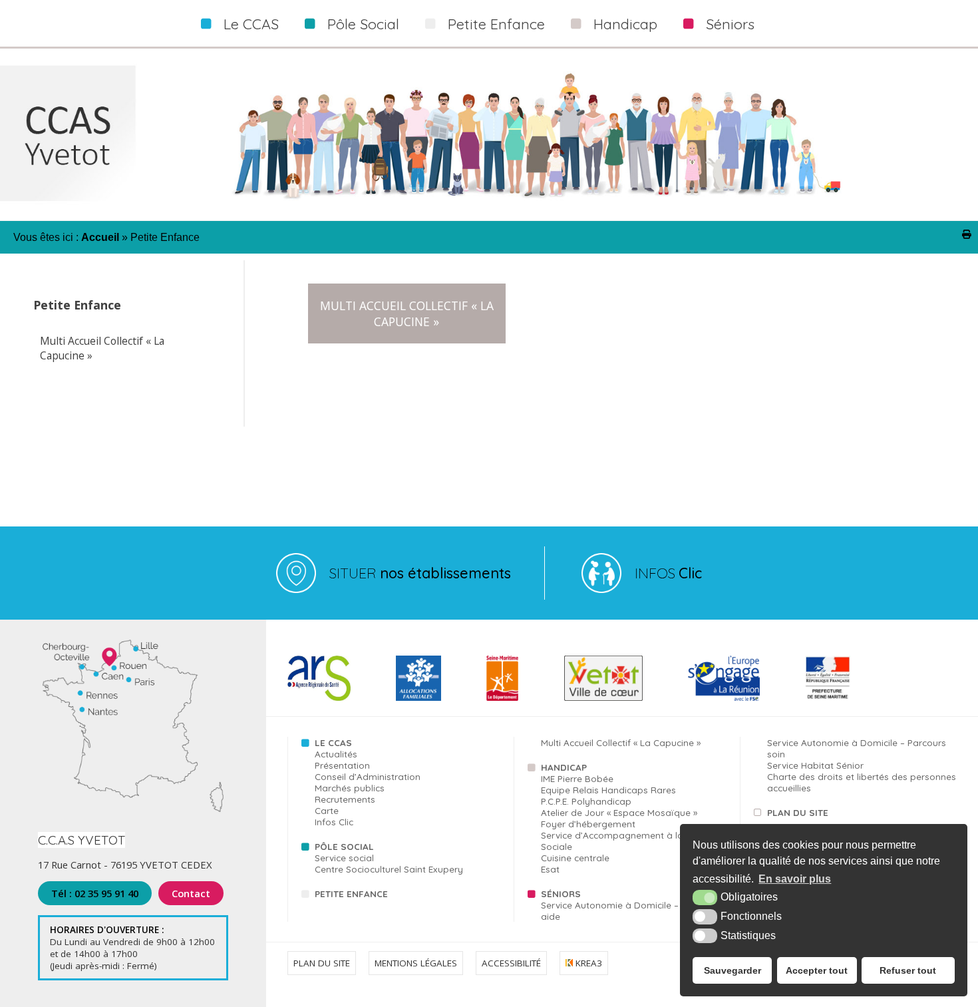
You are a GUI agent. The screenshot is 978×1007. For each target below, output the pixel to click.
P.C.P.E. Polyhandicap (586, 801)
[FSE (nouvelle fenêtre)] (723, 698)
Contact (191, 893)
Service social (344, 857)
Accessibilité (511, 963)
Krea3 (587, 963)
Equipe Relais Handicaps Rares (608, 789)
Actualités (336, 753)
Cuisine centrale (575, 857)
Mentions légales (416, 963)
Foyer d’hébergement (588, 823)
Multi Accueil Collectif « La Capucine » (102, 348)
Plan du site (797, 812)
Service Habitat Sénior (815, 765)
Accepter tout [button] (817, 970)
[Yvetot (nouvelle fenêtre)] (603, 698)
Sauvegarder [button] (732, 970)
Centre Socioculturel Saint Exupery (389, 869)
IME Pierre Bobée (577, 778)
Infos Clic (334, 821)
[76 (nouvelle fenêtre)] (502, 698)
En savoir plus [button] (794, 879)
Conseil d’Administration (367, 776)
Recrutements (345, 799)
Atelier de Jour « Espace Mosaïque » (619, 812)
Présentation (342, 765)
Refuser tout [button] (908, 970)
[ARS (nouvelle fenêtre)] (318, 698)
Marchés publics (350, 787)
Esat (550, 869)
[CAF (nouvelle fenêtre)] (418, 698)
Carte (327, 810)
